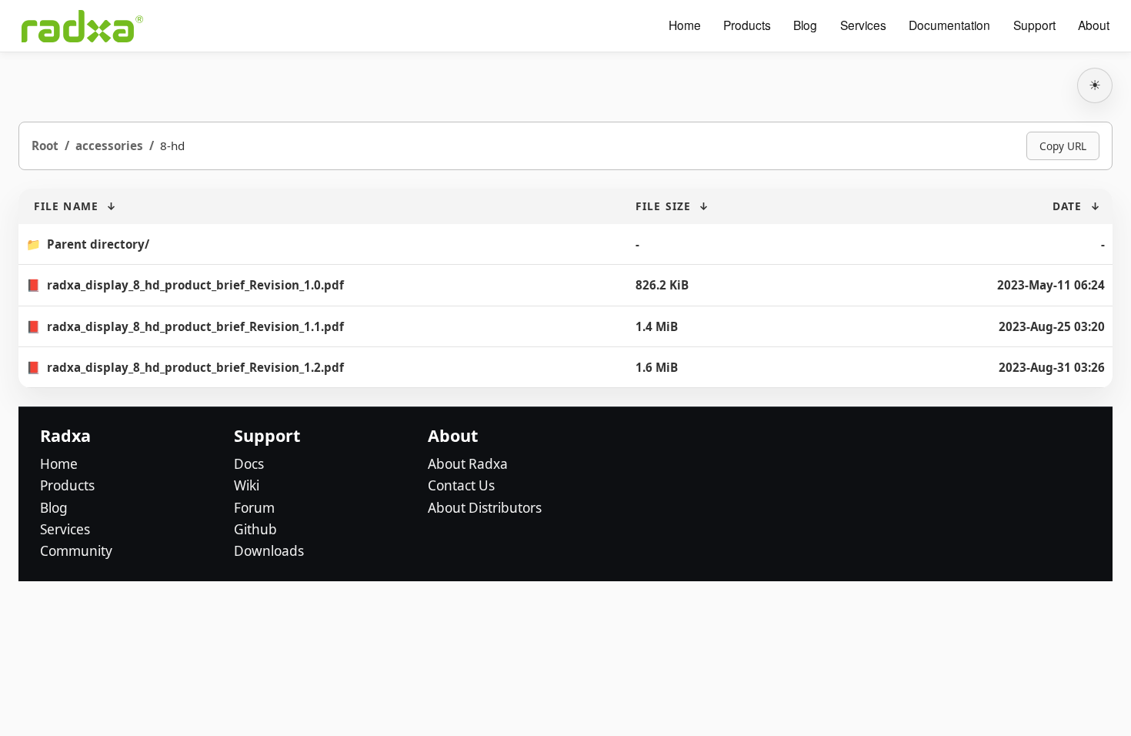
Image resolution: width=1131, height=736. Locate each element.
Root (45, 145)
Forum (254, 508)
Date (1067, 206)
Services (863, 25)
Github (255, 529)
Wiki (246, 485)
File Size (663, 206)
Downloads (269, 551)
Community (76, 551)
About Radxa (468, 464)
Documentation (949, 25)
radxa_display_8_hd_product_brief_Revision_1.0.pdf (195, 285)
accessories (109, 145)
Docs (249, 464)
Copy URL (1062, 146)
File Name (66, 206)
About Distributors (485, 508)
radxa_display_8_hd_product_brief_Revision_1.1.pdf (195, 326)
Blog (805, 25)
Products (747, 25)
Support (1034, 25)
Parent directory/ (98, 244)
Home (685, 25)
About (1093, 25)
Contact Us (461, 485)
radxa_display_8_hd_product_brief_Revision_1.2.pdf (195, 367)
